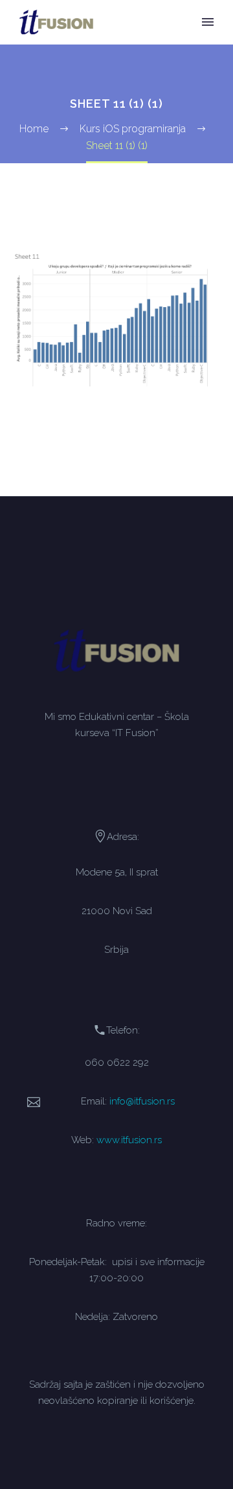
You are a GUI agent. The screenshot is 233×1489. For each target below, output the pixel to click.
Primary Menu (207, 22)
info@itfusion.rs (142, 1100)
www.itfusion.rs (129, 1139)
